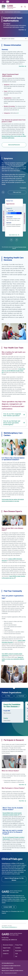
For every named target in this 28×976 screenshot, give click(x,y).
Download (21, 696)
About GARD (6, 950)
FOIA (16, 953)
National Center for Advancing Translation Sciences (12, 970)
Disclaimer (18, 947)
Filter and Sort (17, 192)
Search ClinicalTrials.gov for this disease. (14, 879)
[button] (22, 7)
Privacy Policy (18, 945)
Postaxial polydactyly (24, 218)
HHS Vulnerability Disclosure (8, 963)
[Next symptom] (16, 239)
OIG (16, 956)
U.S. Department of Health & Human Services (11, 965)
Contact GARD (8, 907)
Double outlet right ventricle (3, 218)
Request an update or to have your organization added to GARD (13, 659)
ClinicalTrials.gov (6, 863)
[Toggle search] (25, 6)
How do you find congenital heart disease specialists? (12, 414)
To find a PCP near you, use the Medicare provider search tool (13, 370)
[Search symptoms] (3, 192)
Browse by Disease (8, 945)
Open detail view (13, 235)
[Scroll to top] (24, 972)
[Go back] (2, 12)
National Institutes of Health (7, 968)
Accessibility (18, 950)
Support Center (6, 947)
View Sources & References (9, 927)
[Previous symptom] (11, 239)
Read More (22, 29)
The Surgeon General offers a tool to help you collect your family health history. (14, 136)
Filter (8, 696)
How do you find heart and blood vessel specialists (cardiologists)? (11, 422)
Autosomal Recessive (14, 144)
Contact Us (5, 953)
